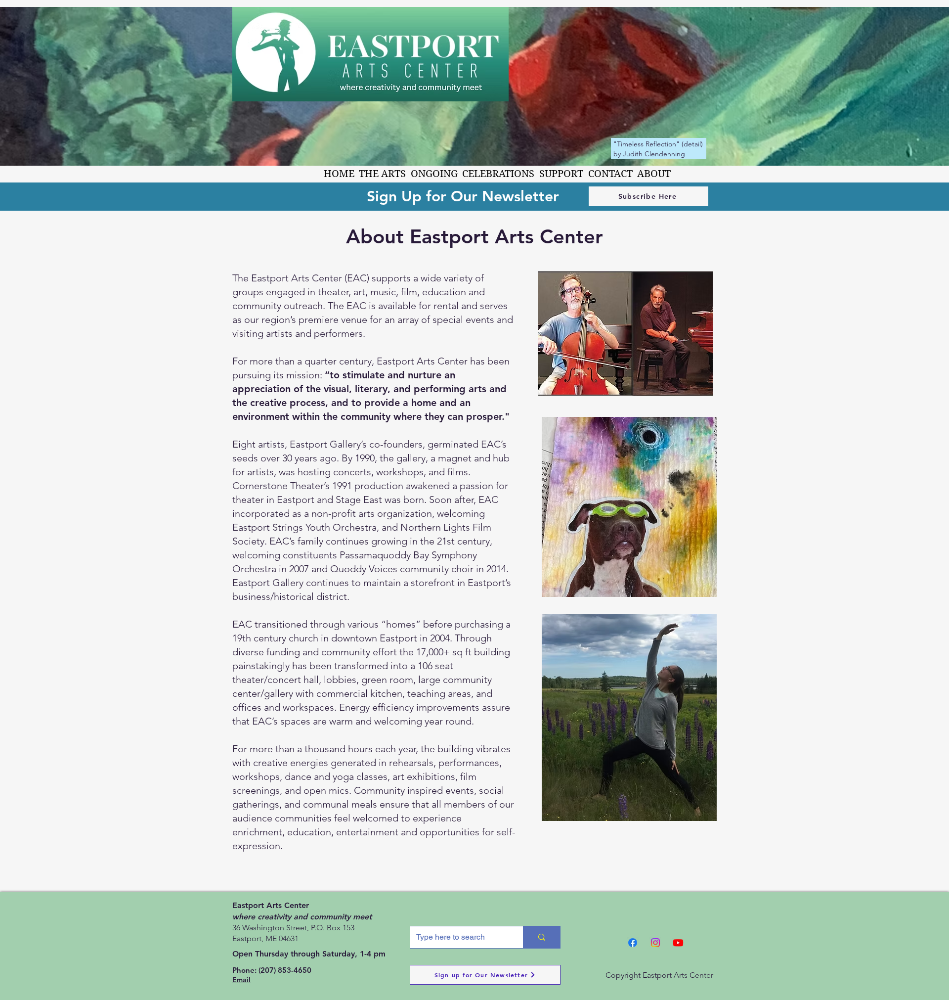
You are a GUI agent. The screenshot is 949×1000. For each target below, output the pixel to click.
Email (241, 979)
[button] (383, 174)
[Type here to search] (541, 937)
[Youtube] (678, 943)
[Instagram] (655, 943)
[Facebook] (633, 943)
